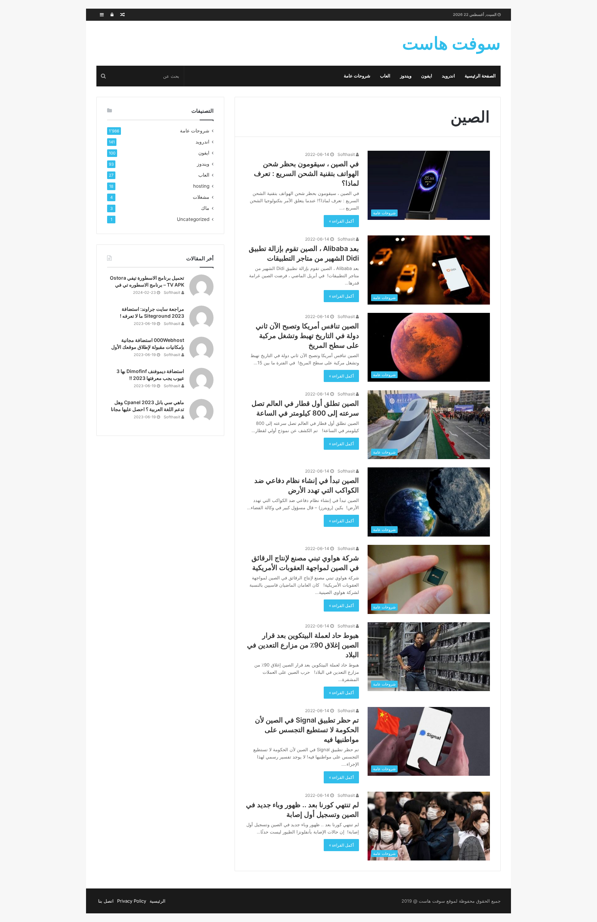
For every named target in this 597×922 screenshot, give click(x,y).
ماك (205, 208)
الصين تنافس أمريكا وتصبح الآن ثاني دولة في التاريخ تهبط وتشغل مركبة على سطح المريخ (307, 336)
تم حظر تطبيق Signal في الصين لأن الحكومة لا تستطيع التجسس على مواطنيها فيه (307, 730)
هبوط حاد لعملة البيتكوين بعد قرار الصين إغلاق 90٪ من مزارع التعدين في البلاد (303, 645)
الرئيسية (157, 901)
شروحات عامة (357, 75)
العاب (385, 75)
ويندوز (405, 75)
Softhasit (347, 154)
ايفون (426, 75)
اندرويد (448, 75)
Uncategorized (193, 219)
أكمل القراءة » (341, 221)
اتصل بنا (106, 901)
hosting (201, 186)
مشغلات (201, 197)
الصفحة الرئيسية (480, 75)
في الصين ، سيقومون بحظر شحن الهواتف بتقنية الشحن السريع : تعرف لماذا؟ (306, 173)
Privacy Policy (131, 901)
